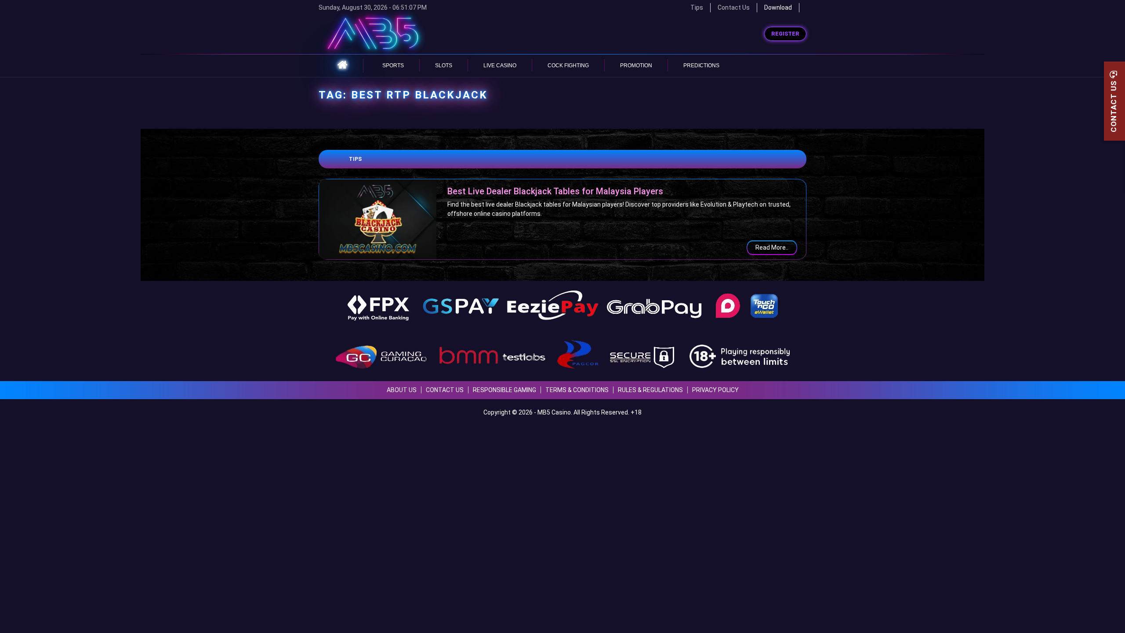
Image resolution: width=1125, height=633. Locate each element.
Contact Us (734, 7)
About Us (402, 389)
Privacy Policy (715, 389)
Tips (355, 159)
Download (778, 7)
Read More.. (771, 247)
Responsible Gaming (504, 389)
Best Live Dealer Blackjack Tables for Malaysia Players (555, 191)
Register (785, 34)
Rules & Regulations (650, 389)
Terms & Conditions (577, 389)
